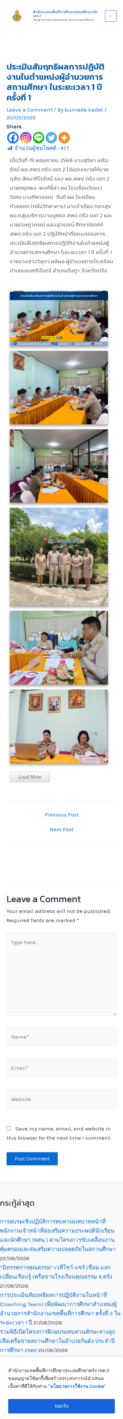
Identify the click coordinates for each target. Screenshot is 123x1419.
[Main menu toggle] (111, 16)
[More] (64, 137)
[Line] (38, 137)
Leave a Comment (29, 109)
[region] (61, 1388)
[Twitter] (51, 137)
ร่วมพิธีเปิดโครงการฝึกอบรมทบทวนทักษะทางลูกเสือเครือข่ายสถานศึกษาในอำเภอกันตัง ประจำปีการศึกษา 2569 (57, 1340)
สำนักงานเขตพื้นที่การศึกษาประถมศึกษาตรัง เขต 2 (65, 14)
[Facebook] (13, 137)
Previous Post (62, 814)
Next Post (61, 829)
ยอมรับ (62, 1406)
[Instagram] (25, 137)
